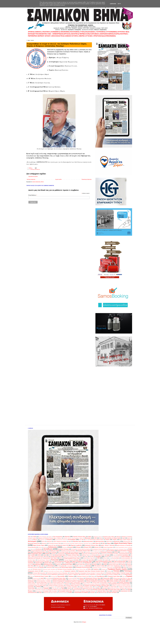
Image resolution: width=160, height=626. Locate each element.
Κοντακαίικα (83, 559)
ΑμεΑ (124, 538)
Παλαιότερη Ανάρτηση (87, 179)
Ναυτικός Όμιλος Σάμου (113, 564)
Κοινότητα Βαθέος (115, 558)
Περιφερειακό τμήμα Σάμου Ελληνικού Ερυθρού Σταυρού (91, 571)
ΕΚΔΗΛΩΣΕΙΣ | (90, 32)
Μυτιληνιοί (94, 564)
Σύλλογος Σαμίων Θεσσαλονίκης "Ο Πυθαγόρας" (59, 583)
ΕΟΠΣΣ (116, 552)
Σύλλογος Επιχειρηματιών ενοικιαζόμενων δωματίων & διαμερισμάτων (68, 581)
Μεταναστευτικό (48, 564)
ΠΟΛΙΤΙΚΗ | (46, 32)
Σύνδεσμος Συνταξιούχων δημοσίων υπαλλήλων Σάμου (96, 585)
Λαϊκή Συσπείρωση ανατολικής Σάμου (82, 561)
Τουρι (41, 588)
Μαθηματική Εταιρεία (71, 562)
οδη (79, 565)
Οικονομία (88, 565)
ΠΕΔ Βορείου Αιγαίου (36, 569)
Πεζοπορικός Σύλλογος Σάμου (80, 569)
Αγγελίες (50, 536)
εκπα (33, 549)
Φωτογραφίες (38, 591)
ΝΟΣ (45, 565)
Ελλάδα (130, 549)
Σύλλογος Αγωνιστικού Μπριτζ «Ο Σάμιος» (122, 578)
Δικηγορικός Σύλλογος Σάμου (91, 545)
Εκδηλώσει (45, 547)
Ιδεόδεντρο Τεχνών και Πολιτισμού (89, 555)
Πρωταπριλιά (53, 576)
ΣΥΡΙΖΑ (38, 586)
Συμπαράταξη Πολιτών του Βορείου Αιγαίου (120, 583)
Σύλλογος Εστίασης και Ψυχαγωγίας (117, 581)
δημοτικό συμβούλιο (76, 545)
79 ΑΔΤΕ (34, 536)
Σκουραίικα (70, 578)
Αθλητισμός (88, 538)
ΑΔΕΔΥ (89, 536)
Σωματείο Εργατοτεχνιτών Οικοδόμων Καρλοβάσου (66, 586)
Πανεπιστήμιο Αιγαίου (66, 567)
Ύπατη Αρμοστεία (76, 588)
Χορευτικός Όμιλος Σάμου (103, 591)
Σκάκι (51, 578)
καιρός (86, 556)
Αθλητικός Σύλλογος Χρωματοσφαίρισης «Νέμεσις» (73, 538)
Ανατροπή (49, 539)
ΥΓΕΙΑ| (82, 32)
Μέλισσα (105, 562)
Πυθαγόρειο (71, 576)
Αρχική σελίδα (58, 179)
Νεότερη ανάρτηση (31, 179)
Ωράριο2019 (46, 592)
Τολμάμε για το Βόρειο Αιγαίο (125, 586)
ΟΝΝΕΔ (124, 565)
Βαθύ (70, 541)
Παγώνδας (41, 567)
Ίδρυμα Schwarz (101, 555)
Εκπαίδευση (48, 549)
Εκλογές (78, 547)
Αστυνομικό (32, 541)
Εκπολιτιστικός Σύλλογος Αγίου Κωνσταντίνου (80, 549)
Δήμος (108, 543)
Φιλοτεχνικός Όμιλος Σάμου (114, 589)
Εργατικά (53, 553)
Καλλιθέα (92, 556)
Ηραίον (44, 555)
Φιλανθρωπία (105, 588)
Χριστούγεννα (115, 591)
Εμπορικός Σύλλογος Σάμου (84, 550)
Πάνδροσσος (56, 567)
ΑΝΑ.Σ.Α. (35, 539)
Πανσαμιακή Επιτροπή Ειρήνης (83, 567)
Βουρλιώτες (44, 543)
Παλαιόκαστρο (49, 567)
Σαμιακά (129, 576)
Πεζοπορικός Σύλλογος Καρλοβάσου (64, 569)
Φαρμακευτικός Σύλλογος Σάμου (88, 588)
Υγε (59, 588)
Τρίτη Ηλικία (54, 588)
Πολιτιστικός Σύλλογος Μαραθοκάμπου (50, 574)
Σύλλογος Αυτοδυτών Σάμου (59, 579)
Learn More (113, 3)
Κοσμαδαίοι (100, 559)
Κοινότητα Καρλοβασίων (126, 558)
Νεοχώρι (129, 564)
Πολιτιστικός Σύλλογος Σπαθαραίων (111, 574)
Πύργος (92, 576)
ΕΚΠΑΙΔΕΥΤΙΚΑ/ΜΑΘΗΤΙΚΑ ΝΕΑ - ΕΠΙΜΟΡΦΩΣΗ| (46, 34)
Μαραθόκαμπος (88, 562)
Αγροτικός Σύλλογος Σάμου (79, 536)
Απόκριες (107, 539)
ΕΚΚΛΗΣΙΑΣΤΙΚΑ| (58, 36)
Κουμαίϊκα (106, 559)
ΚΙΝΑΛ (61, 558)
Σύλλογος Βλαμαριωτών (73, 579)
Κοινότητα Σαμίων (31, 559)
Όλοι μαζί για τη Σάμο (99, 565)
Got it (119, 3)
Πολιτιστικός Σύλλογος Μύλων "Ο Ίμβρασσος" (69, 574)
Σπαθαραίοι (81, 578)
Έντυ (105, 550)
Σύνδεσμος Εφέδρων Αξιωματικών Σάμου (74, 585)
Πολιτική (116, 571)
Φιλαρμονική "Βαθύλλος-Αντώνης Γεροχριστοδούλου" (59, 589)
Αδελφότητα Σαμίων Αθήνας (108, 536)
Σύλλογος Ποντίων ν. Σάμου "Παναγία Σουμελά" (38, 583)
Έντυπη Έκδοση (110, 550)
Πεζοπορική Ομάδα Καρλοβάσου (49, 569)
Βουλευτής (117, 541)
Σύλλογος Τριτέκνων (75, 583)
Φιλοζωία (89, 589)
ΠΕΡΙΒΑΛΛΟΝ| (84, 34)
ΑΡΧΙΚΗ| (31, 32)
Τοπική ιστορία (31, 588)
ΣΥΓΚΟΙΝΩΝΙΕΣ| (112, 32)
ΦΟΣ (129, 589)
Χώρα (40, 592)
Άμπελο (129, 538)
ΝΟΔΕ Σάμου (38, 565)
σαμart (42, 578)
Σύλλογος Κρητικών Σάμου (58, 582)
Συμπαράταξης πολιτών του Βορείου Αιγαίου (37, 585)
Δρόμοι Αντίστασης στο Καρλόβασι (124, 545)
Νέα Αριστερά (123, 564)
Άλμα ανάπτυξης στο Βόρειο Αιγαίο (112, 538)
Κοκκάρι (77, 560)
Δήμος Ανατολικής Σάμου (123, 543)
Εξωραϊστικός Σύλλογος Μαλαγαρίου (92, 552)
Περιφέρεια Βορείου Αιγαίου (117, 569)
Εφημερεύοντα (104, 553)
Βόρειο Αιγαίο (109, 541)
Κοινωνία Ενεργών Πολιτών (43, 559)
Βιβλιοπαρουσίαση (100, 541)
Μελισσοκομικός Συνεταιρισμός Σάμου (117, 562)
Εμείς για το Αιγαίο (55, 550)
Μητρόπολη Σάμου (67, 564)
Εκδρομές (64, 547)
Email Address (32, 195)
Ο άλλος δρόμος (61, 565)
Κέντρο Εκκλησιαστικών (115, 556)
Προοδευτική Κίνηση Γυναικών (41, 576)
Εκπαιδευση (38, 549)
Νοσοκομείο (51, 565)
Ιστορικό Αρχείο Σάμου (56, 556)
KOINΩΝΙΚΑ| (55, 32)
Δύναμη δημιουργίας (32, 547)
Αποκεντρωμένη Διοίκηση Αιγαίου (96, 539)
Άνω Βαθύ (81, 539)
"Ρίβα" (29, 536)
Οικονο (82, 565)
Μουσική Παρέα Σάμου (80, 564)
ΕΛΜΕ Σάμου (46, 550)
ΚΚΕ (98, 558)
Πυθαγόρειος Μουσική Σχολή (83, 576)
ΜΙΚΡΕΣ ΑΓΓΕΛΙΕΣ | (86, 36)
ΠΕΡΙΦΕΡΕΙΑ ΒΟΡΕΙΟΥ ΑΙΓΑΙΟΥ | (39, 36)
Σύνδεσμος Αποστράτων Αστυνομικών (56, 585)
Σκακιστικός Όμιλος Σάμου (60, 578)
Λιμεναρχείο (30, 562)
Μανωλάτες (80, 562)
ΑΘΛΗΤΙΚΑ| (75, 34)
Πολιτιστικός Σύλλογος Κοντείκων (34, 574)
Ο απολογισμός (69, 565)
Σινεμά (47, 578)
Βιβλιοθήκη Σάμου (77, 541)
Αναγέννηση (42, 539)
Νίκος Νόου (30, 565)
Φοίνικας (124, 589)
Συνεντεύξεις (31, 586)
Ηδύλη (39, 555)
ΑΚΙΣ (95, 538)
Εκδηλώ (39, 547)
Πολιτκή (121, 574)
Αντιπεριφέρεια (72, 539)
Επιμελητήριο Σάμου (36, 553)
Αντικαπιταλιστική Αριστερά (61, 539)
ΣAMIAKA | (38, 32)
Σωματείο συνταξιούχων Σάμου (86, 586)
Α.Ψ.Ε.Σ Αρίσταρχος (43, 536)
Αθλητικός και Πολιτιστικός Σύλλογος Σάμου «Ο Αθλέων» (50, 538)
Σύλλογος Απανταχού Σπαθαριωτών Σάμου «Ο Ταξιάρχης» (39, 579)
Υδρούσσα (69, 588)
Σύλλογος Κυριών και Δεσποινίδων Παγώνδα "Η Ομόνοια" (78, 582)
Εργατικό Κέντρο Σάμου (72, 553)
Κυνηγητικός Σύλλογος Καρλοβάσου (42, 561)
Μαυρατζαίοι (96, 562)
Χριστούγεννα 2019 (32, 592)
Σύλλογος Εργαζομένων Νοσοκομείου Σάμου (97, 581)
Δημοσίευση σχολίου (33, 176)
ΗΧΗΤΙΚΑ (51, 555)
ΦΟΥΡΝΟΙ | (124, 34)
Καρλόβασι (98, 556)
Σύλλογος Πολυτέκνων (35, 169)
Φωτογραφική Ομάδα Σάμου (65, 591)
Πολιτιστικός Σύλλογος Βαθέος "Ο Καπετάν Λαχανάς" (118, 573)
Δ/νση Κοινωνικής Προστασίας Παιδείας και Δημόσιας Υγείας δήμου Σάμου (77, 543)
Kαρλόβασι (92, 592)
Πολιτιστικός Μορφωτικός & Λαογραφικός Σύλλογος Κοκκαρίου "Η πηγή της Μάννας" (87, 573)
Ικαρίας (114, 555)
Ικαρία (108, 555)
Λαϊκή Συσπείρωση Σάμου (120, 561)
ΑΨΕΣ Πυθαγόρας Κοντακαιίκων (60, 541)
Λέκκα (129, 561)
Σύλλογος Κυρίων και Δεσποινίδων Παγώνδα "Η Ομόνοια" (104, 582)
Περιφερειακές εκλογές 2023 (34, 571)
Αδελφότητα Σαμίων (97, 536)
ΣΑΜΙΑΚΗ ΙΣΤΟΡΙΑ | (72, 36)
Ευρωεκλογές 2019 (86, 553)
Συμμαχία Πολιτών (104, 583)
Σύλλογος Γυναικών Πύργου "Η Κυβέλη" (109, 579)
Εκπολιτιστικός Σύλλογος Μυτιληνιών (99, 549)
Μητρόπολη (58, 564)
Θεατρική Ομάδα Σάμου (60, 555)
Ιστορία (47, 556)
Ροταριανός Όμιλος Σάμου (114, 576)
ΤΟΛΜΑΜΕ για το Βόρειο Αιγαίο (110, 586)
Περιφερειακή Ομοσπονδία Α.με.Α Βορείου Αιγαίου (53, 571)
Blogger (84, 622)
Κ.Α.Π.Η (81, 556)
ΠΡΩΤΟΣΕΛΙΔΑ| (99, 36)
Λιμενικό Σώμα (39, 562)
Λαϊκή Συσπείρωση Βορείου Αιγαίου (104, 561)
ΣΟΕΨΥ (75, 578)
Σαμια (123, 576)
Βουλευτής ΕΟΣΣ (127, 541)
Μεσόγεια (129, 562)
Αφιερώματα (49, 541)
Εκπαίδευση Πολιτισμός (63, 549)
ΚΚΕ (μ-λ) (105, 558)
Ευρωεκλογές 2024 (96, 553)
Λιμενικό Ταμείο (48, 562)
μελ (101, 562)
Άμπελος (29, 539)
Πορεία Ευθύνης (128, 574)
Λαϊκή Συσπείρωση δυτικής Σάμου (62, 561)
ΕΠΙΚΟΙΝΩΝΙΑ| (110, 36)
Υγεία (62, 588)
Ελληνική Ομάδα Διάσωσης (36, 550)
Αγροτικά (67, 536)
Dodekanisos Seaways (62, 592)
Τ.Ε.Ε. (96, 586)
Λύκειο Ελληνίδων (58, 562)
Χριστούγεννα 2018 (125, 591)
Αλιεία (101, 538)
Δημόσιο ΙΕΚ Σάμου (52, 545)
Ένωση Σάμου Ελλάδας (63, 552)
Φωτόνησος (77, 591)
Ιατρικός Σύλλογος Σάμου (74, 555)
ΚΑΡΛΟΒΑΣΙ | (95, 34)
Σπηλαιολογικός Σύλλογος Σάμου (93, 578)
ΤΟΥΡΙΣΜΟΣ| (101, 32)
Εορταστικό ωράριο (123, 552)
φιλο (85, 589)
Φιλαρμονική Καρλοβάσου (77, 589)
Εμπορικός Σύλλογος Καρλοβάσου (68, 550)
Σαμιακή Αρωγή (36, 578)
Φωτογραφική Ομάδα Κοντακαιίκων (50, 591)
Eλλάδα (70, 592)
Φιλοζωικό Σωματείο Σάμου (99, 589)
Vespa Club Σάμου (112, 592)
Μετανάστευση (37, 564)
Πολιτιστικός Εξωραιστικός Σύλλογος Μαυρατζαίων (57, 573)
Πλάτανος (109, 571)
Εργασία (47, 553)
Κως (52, 561)
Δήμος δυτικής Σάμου (38, 545)
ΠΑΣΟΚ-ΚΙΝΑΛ (117, 567)
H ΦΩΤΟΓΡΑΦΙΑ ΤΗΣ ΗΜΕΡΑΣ (81, 592)
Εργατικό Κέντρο (61, 553)
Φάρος (98, 588)
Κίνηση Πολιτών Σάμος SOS (89, 558)
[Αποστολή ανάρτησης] (35, 167)
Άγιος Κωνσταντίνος (57, 536)
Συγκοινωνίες (106, 578)
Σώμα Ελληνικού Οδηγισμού (49, 586)
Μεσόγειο (29, 564)
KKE (97, 592)
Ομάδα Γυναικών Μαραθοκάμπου (114, 565)
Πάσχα (125, 567)
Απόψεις (115, 539)
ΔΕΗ (104, 543)
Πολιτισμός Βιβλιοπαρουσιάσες (39, 573)
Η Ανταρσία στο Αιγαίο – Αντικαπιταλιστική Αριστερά (119, 553)
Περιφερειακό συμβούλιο (70, 571)
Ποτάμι (31, 576)
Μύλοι (88, 564)
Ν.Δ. (100, 564)
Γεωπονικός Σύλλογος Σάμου (55, 543)
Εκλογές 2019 (87, 547)
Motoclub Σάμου (103, 592)
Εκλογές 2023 (98, 547)
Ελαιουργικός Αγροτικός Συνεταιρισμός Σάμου (117, 549)
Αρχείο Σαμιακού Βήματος (125, 539)
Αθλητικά (118, 536)
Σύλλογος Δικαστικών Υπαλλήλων (44, 581)
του (37, 588)
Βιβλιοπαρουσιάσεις (88, 541)
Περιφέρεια (104, 569)
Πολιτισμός (128, 571)
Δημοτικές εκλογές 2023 (63, 545)
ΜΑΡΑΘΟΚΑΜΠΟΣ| (107, 34)
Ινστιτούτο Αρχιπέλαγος (123, 555)
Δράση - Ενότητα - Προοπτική (107, 545)
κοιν (110, 558)
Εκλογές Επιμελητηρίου (108, 547)
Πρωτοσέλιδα (61, 576)
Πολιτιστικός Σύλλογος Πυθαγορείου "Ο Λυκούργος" (91, 574)
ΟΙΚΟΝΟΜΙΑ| (65, 32)
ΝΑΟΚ (105, 564)
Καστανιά (107, 556)
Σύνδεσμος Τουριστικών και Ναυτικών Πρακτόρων (121, 585)
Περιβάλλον (96, 569)
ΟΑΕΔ (75, 565)
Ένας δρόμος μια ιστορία (97, 550)
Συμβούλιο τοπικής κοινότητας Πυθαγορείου (91, 583)
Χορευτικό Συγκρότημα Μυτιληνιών (88, 591)
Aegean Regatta (53, 592)
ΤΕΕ (100, 586)
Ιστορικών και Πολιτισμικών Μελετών (71, 556)
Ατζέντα (43, 541)
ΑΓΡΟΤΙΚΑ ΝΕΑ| (123, 32)
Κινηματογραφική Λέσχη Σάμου (72, 558)
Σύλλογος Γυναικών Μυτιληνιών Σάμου (89, 579)
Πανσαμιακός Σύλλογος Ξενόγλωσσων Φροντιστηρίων (102, 567)
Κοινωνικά (54, 560)
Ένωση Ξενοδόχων (52, 552)
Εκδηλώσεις (52, 547)
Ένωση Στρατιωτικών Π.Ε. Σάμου (77, 552)
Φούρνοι (30, 591)
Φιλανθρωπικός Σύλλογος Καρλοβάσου (117, 588)
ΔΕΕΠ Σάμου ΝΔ (96, 543)
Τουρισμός (46, 588)
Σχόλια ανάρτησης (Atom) (38, 181)
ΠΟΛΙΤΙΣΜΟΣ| (75, 32)
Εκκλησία (70, 547)
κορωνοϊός (91, 560)
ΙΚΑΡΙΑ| (117, 34)
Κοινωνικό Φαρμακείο (68, 559)
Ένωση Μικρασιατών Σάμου (39, 552)
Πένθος (89, 569)
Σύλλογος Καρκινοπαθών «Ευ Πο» (43, 582)
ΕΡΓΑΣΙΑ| (67, 34)
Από (87, 539)
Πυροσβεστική (100, 576)
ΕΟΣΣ (130, 552)
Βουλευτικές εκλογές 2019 (34, 543)
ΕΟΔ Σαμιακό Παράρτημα (106, 552)
